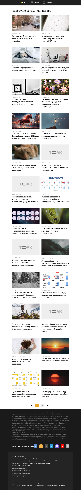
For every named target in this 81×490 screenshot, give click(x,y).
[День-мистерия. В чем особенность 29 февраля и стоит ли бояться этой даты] (26, 280)
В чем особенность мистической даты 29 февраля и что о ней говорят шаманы (55, 263)
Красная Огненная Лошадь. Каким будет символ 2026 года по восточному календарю (25, 135)
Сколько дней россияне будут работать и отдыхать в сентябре (25, 38)
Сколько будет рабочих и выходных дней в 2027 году (24, 68)
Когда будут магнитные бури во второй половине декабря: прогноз (54, 394)
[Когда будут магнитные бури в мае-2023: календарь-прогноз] (55, 346)
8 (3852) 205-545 (19, 470)
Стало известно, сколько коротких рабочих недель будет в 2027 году (53, 38)
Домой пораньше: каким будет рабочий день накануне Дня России (55, 70)
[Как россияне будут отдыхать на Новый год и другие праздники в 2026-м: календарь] (55, 87)
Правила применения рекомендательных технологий (50, 485)
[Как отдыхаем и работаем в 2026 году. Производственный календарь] (26, 152)
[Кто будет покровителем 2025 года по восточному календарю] (55, 216)
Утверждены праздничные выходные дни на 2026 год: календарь (53, 135)
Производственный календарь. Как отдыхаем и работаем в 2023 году (24, 394)
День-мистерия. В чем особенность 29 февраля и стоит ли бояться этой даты (24, 295)
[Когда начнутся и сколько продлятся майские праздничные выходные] (26, 247)
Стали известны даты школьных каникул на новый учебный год (54, 167)
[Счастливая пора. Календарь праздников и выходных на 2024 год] (55, 280)
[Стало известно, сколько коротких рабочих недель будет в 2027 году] (55, 23)
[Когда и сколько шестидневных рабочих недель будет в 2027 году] (26, 87)
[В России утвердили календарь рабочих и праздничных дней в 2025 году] (55, 184)
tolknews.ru (20, 456)
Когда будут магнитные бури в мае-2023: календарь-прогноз (55, 359)
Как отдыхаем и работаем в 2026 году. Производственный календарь (25, 167)
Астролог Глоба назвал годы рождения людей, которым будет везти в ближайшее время (54, 328)
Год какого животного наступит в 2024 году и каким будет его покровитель (25, 326)
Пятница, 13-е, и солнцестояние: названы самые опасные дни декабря (24, 230)
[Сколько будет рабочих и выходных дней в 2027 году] (26, 55)
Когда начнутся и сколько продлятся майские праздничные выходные (23, 262)
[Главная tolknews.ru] (21, 2)
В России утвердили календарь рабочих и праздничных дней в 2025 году (55, 199)
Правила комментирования (24, 485)
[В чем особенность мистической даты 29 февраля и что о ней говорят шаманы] (55, 247)
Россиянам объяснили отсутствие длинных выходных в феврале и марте (25, 199)
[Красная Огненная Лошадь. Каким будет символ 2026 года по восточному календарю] (26, 121)
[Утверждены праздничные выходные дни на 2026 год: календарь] (55, 121)
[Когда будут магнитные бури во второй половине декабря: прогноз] (55, 378)
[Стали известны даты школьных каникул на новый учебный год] (55, 152)
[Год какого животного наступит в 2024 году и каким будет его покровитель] (26, 311)
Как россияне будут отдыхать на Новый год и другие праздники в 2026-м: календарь (54, 103)
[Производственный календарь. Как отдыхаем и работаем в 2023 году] (26, 378)
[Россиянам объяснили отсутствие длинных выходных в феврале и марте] (26, 184)
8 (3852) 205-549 (19, 473)
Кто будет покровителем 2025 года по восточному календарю (54, 230)
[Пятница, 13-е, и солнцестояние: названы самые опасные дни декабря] (26, 216)
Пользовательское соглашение (46, 484)
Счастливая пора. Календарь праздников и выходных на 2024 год (54, 295)
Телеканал (50, 2)
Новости (36, 2)
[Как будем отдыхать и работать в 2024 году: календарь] (26, 346)
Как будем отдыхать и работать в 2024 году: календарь (21, 361)
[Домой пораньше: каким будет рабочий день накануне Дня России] (55, 55)
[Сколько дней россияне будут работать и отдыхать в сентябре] (26, 23)
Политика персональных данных (26, 484)
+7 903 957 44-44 (19, 465)
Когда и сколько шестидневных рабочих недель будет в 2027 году (23, 101)
